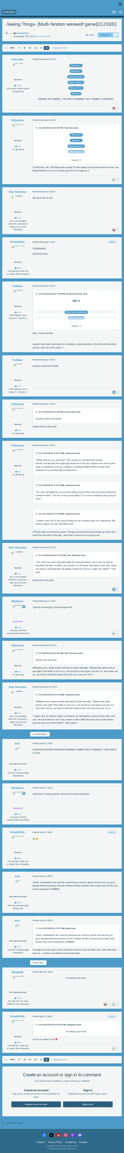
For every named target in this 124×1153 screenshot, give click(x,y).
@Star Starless (76, 82)
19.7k (19, 998)
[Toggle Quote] (37, 128)
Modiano (17, 601)
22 (46, 48)
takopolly (17, 972)
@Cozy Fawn (76, 88)
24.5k (19, 85)
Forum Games (44, 36)
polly (68, 928)
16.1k (19, 268)
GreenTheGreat (74, 294)
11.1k (19, 627)
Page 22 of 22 (59, 48)
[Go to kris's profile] (18, 754)
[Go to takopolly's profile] (18, 982)
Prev (12, 48)
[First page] (6, 48)
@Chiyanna (76, 65)
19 (30, 48)
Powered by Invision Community (62, 1148)
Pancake (17, 59)
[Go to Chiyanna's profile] (18, 131)
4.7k (19, 312)
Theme (40, 1142)
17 (19, 48)
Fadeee (17, 286)
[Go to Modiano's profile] (18, 612)
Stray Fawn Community (20, 4)
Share (91, 35)
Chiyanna (17, 120)
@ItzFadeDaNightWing (76, 312)
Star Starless (17, 191)
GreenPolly (23, 33)
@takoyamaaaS (76, 77)
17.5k (18, 770)
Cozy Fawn (69, 412)
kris (17, 743)
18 (25, 48)
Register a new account (36, 1104)
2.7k (19, 218)
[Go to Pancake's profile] (18, 70)
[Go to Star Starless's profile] (18, 202)
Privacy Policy (55, 1142)
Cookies (83, 1142)
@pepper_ (76, 71)
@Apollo (76, 93)
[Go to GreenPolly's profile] (8, 35)
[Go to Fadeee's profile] (18, 296)
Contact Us (70, 1142)
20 (35, 48)
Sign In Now (87, 1104)
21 (41, 48)
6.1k (19, 146)
